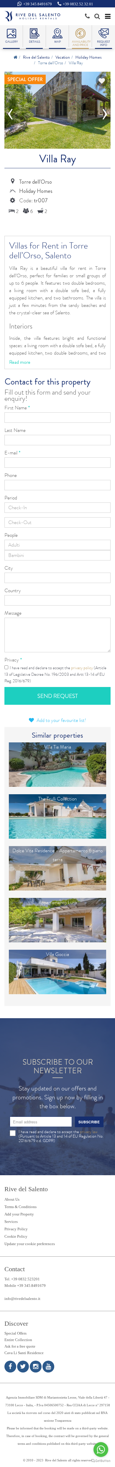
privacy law (88, 1132)
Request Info (103, 43)
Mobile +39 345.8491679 (25, 1285)
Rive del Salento (36, 57)
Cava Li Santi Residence (24, 1353)
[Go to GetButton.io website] (100, 1461)
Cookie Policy (15, 1236)
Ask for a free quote (19, 1346)
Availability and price (80, 43)
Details (34, 41)
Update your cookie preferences (29, 1244)
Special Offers (15, 1333)
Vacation (62, 57)
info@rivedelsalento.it (22, 1298)
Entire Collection (18, 1340)
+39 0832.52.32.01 (78, 4)
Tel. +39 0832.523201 (22, 1279)
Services (11, 1221)
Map (57, 41)
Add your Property (19, 1214)
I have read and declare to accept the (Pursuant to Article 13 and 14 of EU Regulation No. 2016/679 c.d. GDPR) (61, 1136)
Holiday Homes (88, 57)
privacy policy (82, 668)
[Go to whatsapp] (100, 1449)
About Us (11, 1199)
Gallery (11, 41)
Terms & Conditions (20, 1207)
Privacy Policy (16, 1229)
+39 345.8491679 (37, 4)
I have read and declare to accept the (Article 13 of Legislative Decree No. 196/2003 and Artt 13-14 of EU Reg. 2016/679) (55, 674)
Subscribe (89, 1122)
